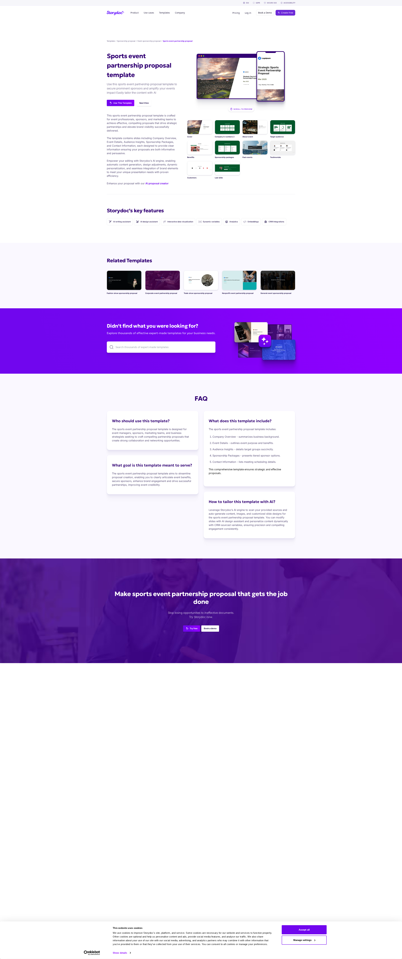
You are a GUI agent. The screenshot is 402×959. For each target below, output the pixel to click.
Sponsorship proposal (126, 41)
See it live (144, 103)
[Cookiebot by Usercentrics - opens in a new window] (92, 953)
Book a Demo (265, 12)
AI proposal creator (156, 183)
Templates (111, 41)
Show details (120, 952)
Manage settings (302, 940)
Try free (194, 628)
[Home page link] (115, 12)
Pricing (236, 12)
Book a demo (210, 628)
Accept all (304, 929)
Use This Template (122, 103)
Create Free (287, 12)
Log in (248, 12)
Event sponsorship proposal (149, 41)
